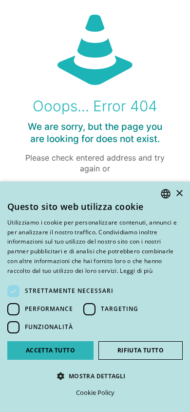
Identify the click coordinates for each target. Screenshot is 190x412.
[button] (95, 376)
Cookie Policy (95, 392)
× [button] (179, 193)
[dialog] (95, 297)
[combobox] (166, 194)
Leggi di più (136, 271)
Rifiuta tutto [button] (140, 350)
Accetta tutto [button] (50, 350)
